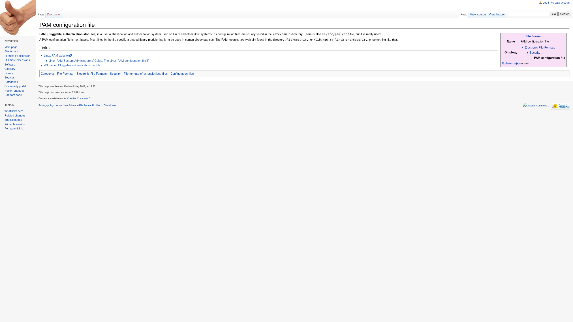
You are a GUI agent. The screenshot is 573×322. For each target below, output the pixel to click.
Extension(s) (511, 63)
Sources (9, 77)
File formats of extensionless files (146, 73)
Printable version (14, 124)
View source (478, 14)
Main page (10, 47)
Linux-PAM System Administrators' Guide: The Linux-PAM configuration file (97, 60)
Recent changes (14, 90)
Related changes (14, 115)
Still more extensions (17, 60)
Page (40, 14)
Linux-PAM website (56, 55)
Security (535, 52)
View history (497, 14)
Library (8, 73)
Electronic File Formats (540, 47)
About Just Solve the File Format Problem (78, 105)
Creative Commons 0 (78, 98)
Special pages (13, 119)
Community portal (15, 86)
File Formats (65, 73)
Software (9, 64)
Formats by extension (17, 55)
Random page (13, 95)
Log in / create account (556, 2)
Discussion (54, 14)
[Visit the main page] (18, 18)
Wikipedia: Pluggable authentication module (72, 65)
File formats (11, 51)
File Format (533, 36)
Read (463, 14)
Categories (48, 73)
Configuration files (182, 73)
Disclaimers (110, 105)
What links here (13, 111)
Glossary (9, 68)
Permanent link (13, 128)
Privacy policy (46, 105)
